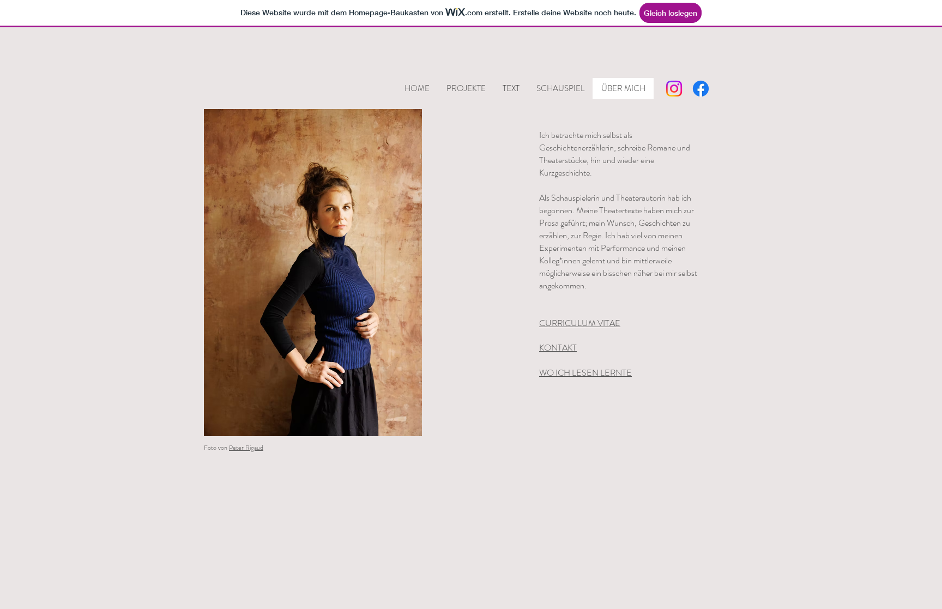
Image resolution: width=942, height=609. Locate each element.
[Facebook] (700, 88)
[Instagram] (674, 88)
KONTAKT (558, 347)
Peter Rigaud (246, 448)
